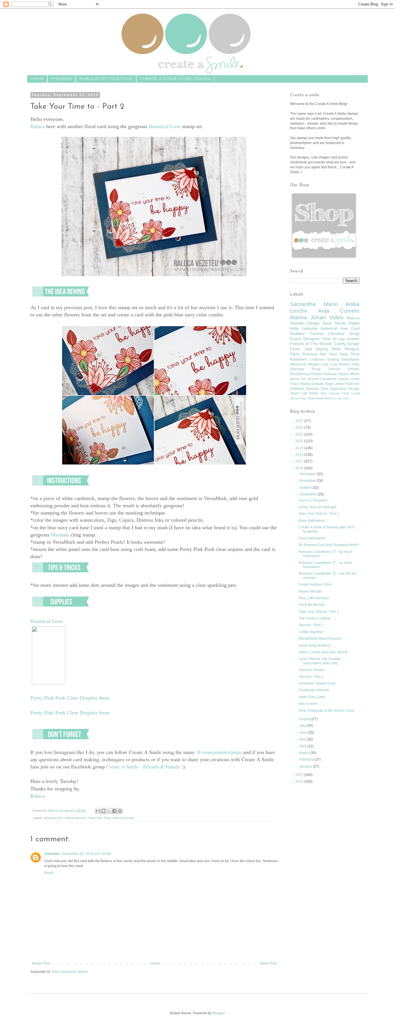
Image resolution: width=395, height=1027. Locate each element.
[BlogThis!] (103, 811)
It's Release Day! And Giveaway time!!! (329, 545)
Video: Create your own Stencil (323, 652)
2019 (299, 448)
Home (155, 963)
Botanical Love (165, 126)
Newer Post (41, 963)
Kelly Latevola (304, 328)
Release (330, 374)
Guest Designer (305, 338)
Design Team (319, 323)
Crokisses (317, 359)
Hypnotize (338, 389)
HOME (37, 78)
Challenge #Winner (314, 690)
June (303, 733)
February (306, 759)
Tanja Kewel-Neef (319, 398)
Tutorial (316, 333)
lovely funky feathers (315, 646)
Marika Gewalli (312, 384)
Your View (338, 354)
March (304, 753)
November (308, 481)
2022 (299, 427)
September (308, 494)
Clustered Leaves (334, 379)
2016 (299, 468)
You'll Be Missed (311, 605)
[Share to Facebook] (114, 811)
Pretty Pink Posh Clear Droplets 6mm (70, 713)
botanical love (53, 818)
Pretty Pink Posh (99, 818)
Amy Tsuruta (329, 393)
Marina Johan (308, 317)
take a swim (308, 704)
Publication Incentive (105, 78)
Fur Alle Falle (340, 398)
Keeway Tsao (317, 389)
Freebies (61, 78)
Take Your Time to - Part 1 (319, 612)
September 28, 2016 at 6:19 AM (86, 854)
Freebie (316, 374)
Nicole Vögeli (347, 323)
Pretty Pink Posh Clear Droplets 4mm (70, 698)
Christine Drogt (343, 333)
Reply (48, 873)
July (303, 726)
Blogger (219, 1013)
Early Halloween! (312, 538)
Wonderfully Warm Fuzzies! (320, 639)
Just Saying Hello (322, 348)
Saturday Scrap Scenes (315, 369)
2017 (299, 461)
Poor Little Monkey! (314, 598)
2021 (299, 434)
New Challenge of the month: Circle (327, 711)
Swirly (313, 393)
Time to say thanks (340, 338)
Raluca (37, 126)
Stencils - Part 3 (311, 625)
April (303, 746)
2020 (299, 441)
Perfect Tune (349, 364)
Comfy (340, 343)
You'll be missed (311, 670)
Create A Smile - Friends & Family (143, 766)
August (305, 719)
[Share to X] (109, 811)
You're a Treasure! (313, 500)
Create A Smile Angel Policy (175, 78)
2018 (299, 455)
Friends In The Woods (311, 343)
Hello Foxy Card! (312, 697)
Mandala (60, 535)
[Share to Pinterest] (120, 811)
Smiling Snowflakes (343, 359)
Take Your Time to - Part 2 (319, 514)
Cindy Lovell (350, 393)
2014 (299, 781)
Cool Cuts (329, 364)
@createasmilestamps (219, 751)
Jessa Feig (298, 398)
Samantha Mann (314, 304)
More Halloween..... (314, 521)
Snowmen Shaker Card (317, 683)
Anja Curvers (339, 311)
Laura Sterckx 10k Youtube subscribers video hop (320, 661)
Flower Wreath (310, 591)
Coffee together (311, 632)
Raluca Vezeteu (123, 818)
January (306, 766)
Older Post (268, 963)
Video (336, 317)
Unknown (52, 854)
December (308, 474)
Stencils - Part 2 (311, 677)
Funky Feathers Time (315, 584)
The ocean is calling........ (318, 618)
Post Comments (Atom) (70, 972)
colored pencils (75, 818)
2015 (299, 775)
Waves (343, 374)
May (303, 739)
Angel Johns (335, 384)
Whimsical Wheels (305, 364)
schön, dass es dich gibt (317, 507)
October (306, 488)
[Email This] (98, 811)
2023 (299, 421)
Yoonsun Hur (314, 354)
